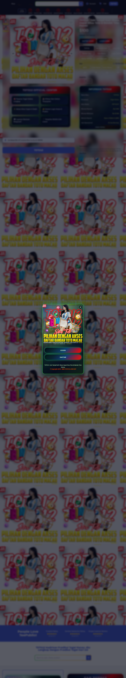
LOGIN (63, 350)
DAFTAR (63, 357)
